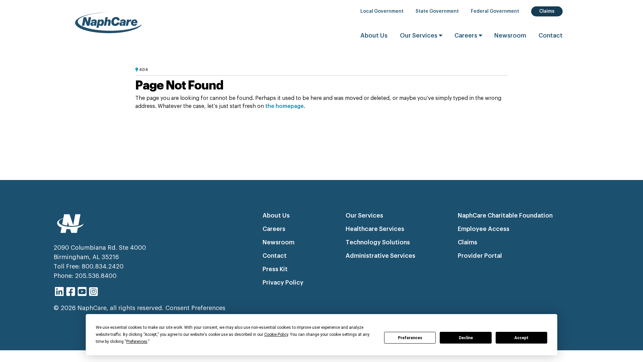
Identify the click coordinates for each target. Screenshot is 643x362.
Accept (521, 338)
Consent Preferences (195, 308)
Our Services (419, 36)
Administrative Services (380, 256)
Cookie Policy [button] (276, 334)
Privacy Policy (283, 283)
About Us (373, 36)
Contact (551, 36)
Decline (466, 338)
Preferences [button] (136, 341)
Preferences (410, 338)
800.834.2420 (103, 266)
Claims (547, 11)
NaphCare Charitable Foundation (505, 216)
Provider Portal (480, 256)
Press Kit (275, 269)
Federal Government (495, 11)
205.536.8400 (96, 276)
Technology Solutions (378, 242)
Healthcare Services (375, 229)
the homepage (284, 106)
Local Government (382, 11)
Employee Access (483, 229)
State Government (437, 11)
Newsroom (510, 36)
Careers (466, 36)
